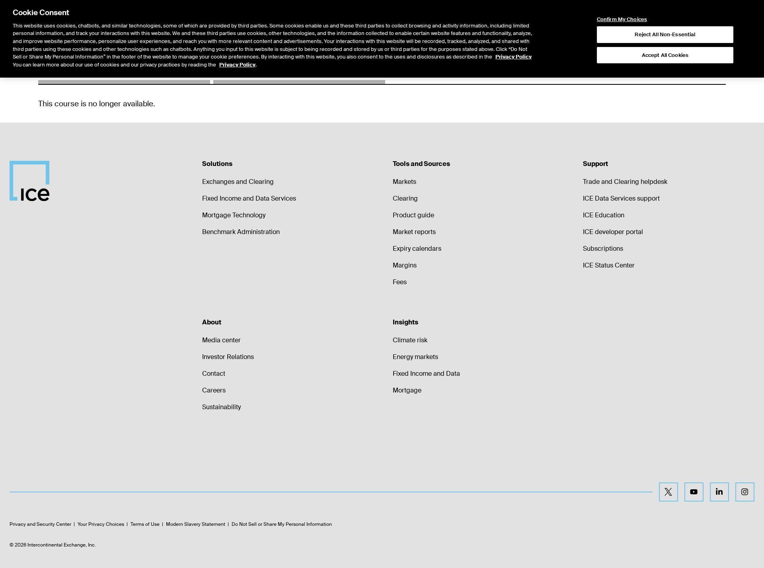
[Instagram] (744, 492)
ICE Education (603, 215)
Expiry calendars (417, 248)
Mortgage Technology (233, 215)
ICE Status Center (609, 265)
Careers (214, 390)
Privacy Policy (513, 56)
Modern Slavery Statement (195, 524)
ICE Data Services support (621, 198)
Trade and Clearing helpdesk (625, 182)
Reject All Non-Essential (665, 34)
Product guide (413, 215)
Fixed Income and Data (426, 373)
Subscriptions (603, 248)
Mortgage (407, 390)
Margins (405, 265)
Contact (213, 373)
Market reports (414, 232)
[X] (668, 492)
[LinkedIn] (719, 492)
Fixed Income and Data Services (249, 198)
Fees (400, 282)
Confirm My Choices (622, 19)
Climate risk (410, 340)
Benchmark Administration (241, 232)
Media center (221, 340)
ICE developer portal (613, 232)
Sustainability (221, 407)
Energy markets (415, 357)
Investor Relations (228, 357)
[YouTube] (694, 492)
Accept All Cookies (665, 55)
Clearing (405, 198)
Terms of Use (145, 524)
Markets (404, 182)
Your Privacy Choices (101, 524)
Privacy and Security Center (40, 524)
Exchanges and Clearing (238, 182)
